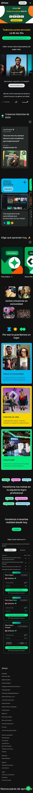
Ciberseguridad (6, 690)
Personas (10, 550)
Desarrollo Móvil (6, 703)
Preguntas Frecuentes (7, 765)
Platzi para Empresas (16, 85)
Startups (4, 727)
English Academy (6, 679)
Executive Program (7, 746)
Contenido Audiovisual (8, 700)
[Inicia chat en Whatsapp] (28, 788)
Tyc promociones (6, 780)
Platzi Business (5, 737)
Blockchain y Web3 (7, 717)
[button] (16, 14)
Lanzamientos (5, 743)
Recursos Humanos (7, 720)
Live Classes (5, 740)
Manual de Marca (6, 758)
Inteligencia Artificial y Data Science (11, 686)
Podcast (4, 751)
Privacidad (4, 777)
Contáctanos (5, 768)
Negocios (4, 713)
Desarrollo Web (6, 676)
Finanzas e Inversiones (7, 723)
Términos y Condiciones (8, 774)
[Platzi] (4, 3)
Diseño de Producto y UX (8, 696)
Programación (5, 710)
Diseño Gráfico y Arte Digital (9, 706)
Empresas (22, 550)
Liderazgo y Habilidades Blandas (10, 693)
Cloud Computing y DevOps (9, 730)
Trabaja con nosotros (7, 749)
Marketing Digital (6, 683)
